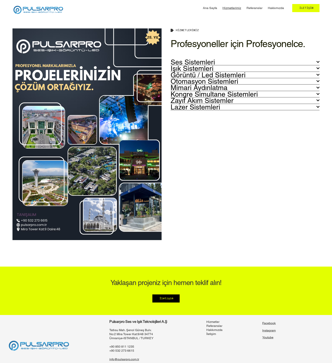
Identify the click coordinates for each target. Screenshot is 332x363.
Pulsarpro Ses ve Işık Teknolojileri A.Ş (138, 321)
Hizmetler (212, 322)
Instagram (269, 330)
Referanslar (214, 326)
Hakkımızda (214, 330)
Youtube (267, 337)
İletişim (211, 334)
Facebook (269, 323)
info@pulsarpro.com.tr (124, 359)
